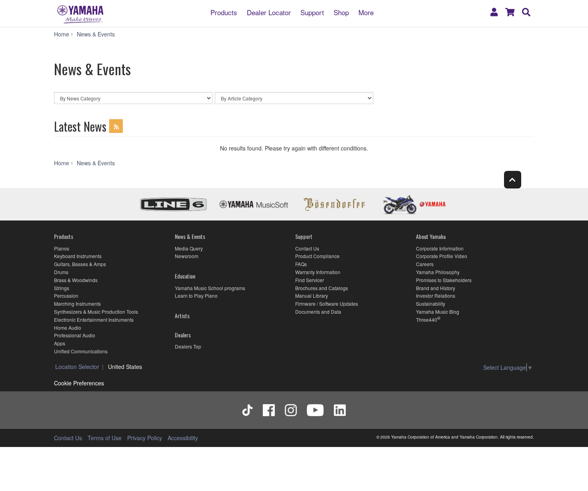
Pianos (61, 248)
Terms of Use (105, 438)
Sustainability (430, 303)
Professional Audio (74, 335)
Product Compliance (317, 256)
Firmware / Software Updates (326, 303)
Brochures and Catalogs (321, 288)
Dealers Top (188, 346)
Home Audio (67, 327)
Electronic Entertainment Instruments (94, 319)
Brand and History (435, 288)
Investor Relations (435, 295)
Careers (425, 264)
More (366, 11)
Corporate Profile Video (441, 256)
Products (223, 11)
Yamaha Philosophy (438, 272)
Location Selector (77, 367)
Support (312, 11)
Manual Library (311, 295)
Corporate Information (440, 248)
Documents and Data (318, 311)
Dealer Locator (269, 11)
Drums (61, 272)
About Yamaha (431, 236)
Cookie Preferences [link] (79, 383)
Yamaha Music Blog (437, 311)
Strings (61, 288)
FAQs (301, 264)
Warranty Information (317, 272)
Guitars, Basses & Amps (80, 264)
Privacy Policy (144, 438)
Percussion (66, 295)
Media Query (189, 248)
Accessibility (183, 438)
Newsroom (186, 256)
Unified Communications (81, 351)
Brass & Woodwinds (76, 280)
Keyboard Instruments (78, 256)
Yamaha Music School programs (210, 288)
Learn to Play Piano (196, 295)
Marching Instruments (77, 303)
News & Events (190, 236)
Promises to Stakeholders (444, 280)
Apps (59, 343)
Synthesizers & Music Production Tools (96, 311)
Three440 (426, 319)
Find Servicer (309, 280)
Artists (182, 315)
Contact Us (307, 248)
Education (185, 276)
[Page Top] (512, 179)
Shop (341, 11)
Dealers (183, 335)
